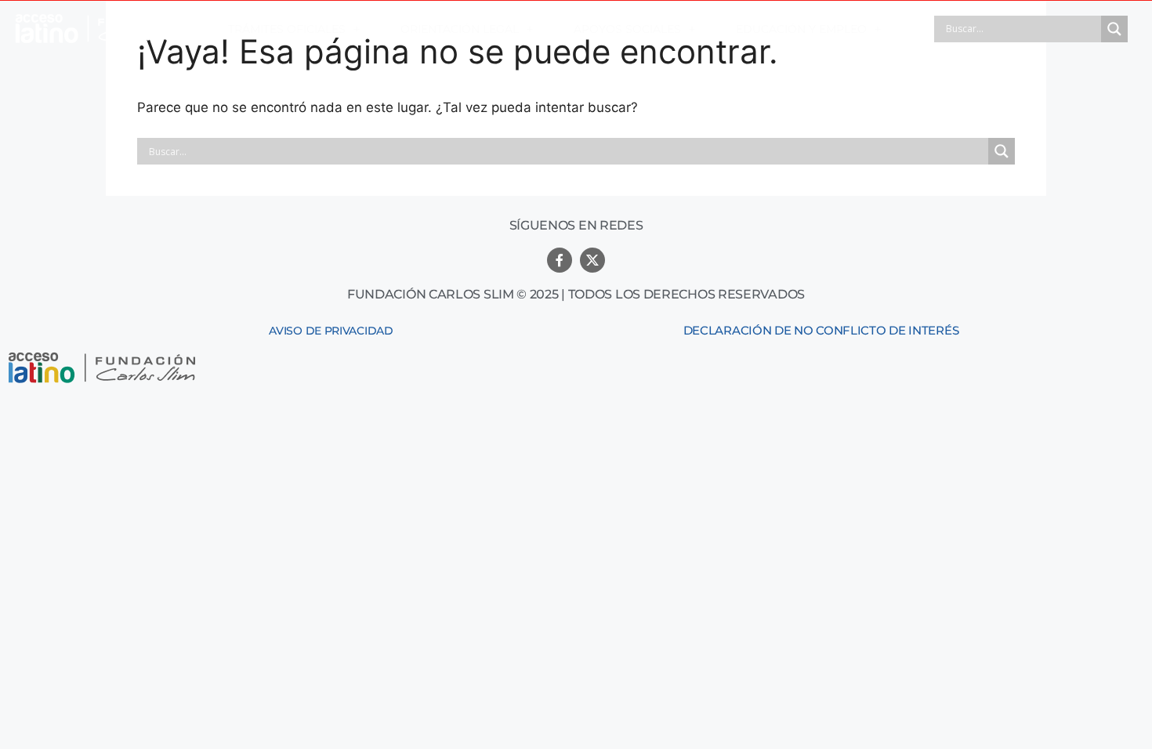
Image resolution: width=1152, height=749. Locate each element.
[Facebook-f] (559, 260)
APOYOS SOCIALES (627, 29)
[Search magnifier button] (1114, 29)
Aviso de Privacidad (331, 331)
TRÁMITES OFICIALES (287, 29)
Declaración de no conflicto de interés (821, 330)
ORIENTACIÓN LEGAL (459, 29)
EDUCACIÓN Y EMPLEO (801, 29)
